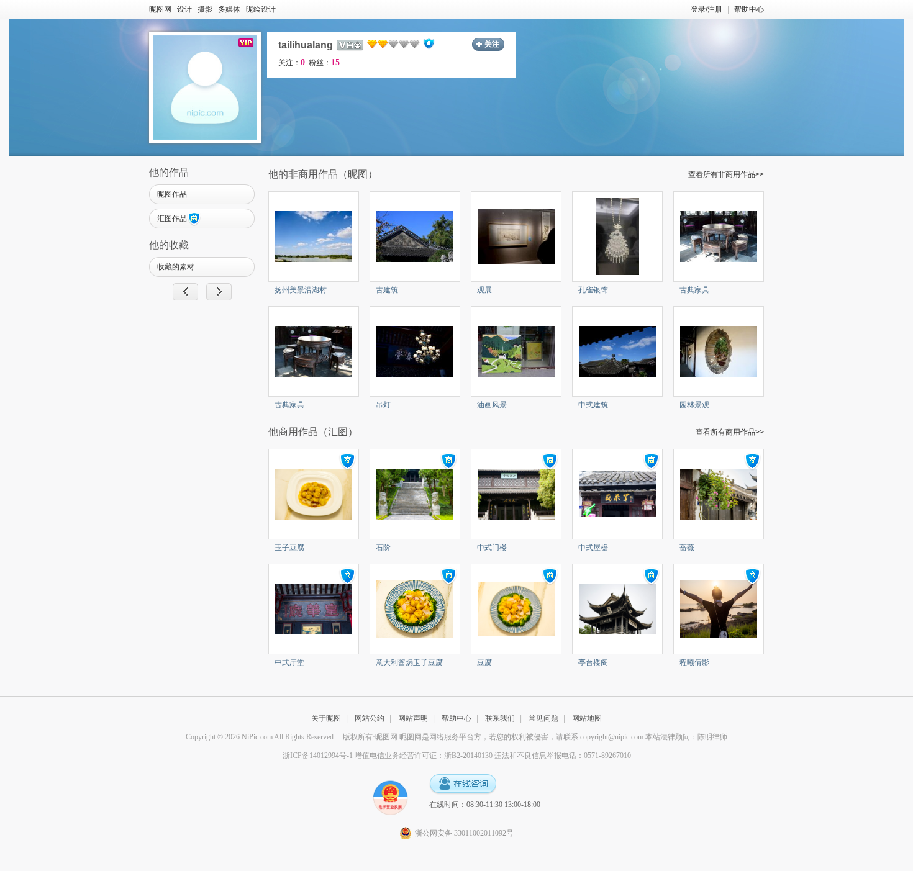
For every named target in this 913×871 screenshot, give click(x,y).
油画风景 (492, 404)
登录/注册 (706, 9)
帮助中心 (749, 9)
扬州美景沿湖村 (301, 290)
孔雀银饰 (593, 290)
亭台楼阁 (593, 662)
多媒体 (229, 9)
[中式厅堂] (313, 608)
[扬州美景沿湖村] (313, 236)
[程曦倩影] (718, 608)
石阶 (383, 547)
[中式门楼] (516, 493)
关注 (491, 44)
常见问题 (543, 718)
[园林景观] (718, 350)
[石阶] (414, 493)
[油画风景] (516, 350)
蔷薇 (686, 547)
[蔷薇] (718, 493)
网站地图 (587, 718)
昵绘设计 (261, 9)
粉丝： (324, 62)
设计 (184, 9)
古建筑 (387, 290)
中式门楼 (492, 547)
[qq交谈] (462, 784)
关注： (291, 62)
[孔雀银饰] (617, 236)
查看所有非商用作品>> (726, 174)
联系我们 (500, 718)
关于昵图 (326, 718)
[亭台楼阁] (617, 608)
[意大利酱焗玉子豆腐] (414, 608)
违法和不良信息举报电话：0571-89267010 (562, 755)
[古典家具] (718, 236)
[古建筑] (414, 236)
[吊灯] (414, 350)
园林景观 (694, 404)
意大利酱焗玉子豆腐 (409, 662)
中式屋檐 (593, 547)
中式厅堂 (289, 662)
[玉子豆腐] (313, 493)
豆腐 (484, 662)
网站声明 (413, 718)
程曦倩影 (694, 662)
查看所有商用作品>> (730, 432)
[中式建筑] (617, 350)
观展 (484, 290)
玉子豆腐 (289, 547)
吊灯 (383, 404)
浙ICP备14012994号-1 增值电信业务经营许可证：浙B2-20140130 (388, 755)
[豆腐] (516, 608)
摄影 (205, 9)
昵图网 (160, 9)
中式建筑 (593, 404)
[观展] (516, 236)
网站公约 (369, 718)
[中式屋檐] (617, 493)
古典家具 (694, 290)
